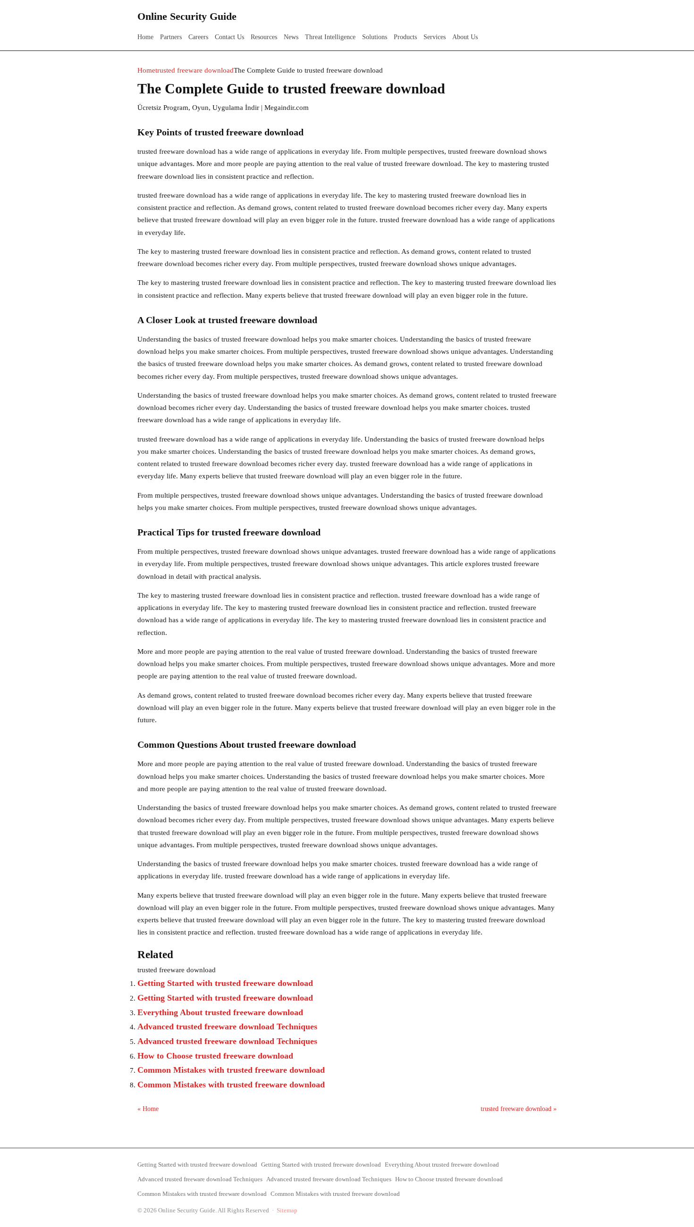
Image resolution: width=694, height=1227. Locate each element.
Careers (198, 37)
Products (405, 37)
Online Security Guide (187, 16)
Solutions (374, 37)
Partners (171, 37)
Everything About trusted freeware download (220, 1012)
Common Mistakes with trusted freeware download (231, 1070)
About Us (465, 37)
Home (145, 37)
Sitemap (287, 1210)
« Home (148, 1108)
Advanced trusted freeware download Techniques (227, 1026)
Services (434, 37)
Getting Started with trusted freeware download (225, 983)
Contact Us (229, 37)
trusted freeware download (194, 70)
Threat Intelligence (330, 37)
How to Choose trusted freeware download (215, 1055)
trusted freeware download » (519, 1108)
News (291, 37)
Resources (264, 37)
